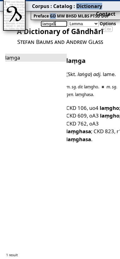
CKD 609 (76, 115)
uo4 (104, 107)
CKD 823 (104, 131)
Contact (105, 13)
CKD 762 (76, 123)
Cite (107, 29)
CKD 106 (76, 107)
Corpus (40, 6)
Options (108, 23)
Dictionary (89, 6)
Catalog (62, 6)
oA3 (104, 115)
